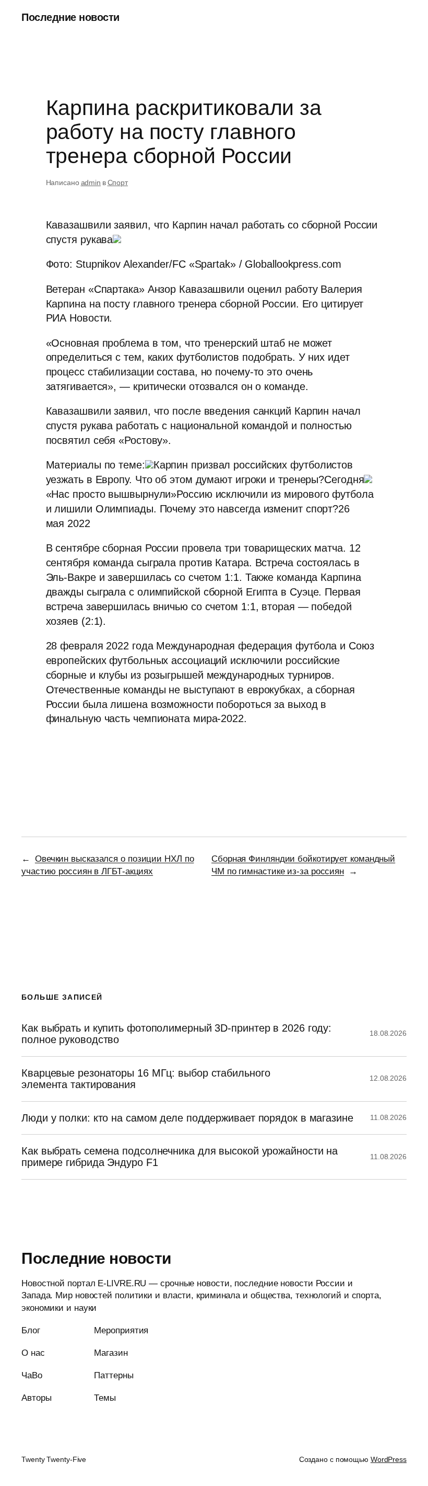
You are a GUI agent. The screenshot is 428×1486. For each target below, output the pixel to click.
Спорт (118, 182)
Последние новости (70, 17)
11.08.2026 (388, 1117)
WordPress (389, 1459)
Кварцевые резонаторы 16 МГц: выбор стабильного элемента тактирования (145, 1078)
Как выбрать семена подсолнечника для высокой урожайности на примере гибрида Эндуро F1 (179, 1156)
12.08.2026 (388, 1078)
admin (91, 182)
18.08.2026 (388, 1033)
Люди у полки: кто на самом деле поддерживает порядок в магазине (187, 1118)
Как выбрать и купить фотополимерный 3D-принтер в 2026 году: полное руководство (176, 1033)
